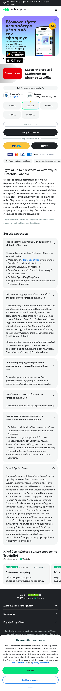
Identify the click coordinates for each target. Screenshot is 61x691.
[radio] (12, 106)
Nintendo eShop (31, 259)
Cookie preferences (30, 680)
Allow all (30, 670)
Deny (30, 687)
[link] (15, 54)
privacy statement (40, 662)
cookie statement (20, 662)
